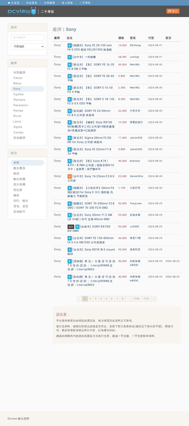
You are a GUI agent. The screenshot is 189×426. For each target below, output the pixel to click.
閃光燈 (18, 190)
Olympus (19, 99)
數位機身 (19, 168)
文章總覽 (49, 2)
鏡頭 (16, 173)
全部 (16, 162)
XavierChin (136, 176)
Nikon (17, 83)
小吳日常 (135, 187)
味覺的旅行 (136, 122)
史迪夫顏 (135, 214)
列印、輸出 (20, 200)
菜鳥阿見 (135, 249)
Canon (18, 78)
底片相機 (19, 184)
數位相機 (19, 179)
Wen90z (135, 64)
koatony (135, 160)
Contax (18, 132)
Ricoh (17, 116)
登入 (174, 11)
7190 (137, 298)
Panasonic (20, 105)
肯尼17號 (135, 238)
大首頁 (15, 2)
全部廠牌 (19, 72)
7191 (146, 298)
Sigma (17, 127)
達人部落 (67, 2)
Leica (17, 121)
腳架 (16, 195)
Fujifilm (18, 94)
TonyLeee (136, 203)
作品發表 (31, 2)
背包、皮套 (20, 206)
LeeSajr (134, 56)
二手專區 (85, 2)
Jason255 (136, 137)
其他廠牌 (19, 137)
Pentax (18, 110)
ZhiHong (135, 45)
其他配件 (19, 211)
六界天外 (135, 110)
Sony (16, 88)
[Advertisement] (122, 373)
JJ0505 (134, 226)
